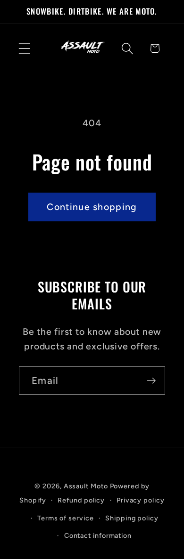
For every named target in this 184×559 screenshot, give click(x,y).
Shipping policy (132, 518)
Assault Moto (86, 486)
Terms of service (65, 518)
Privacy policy (141, 500)
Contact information (98, 535)
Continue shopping (92, 206)
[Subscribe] (151, 380)
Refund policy (81, 500)
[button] (24, 48)
